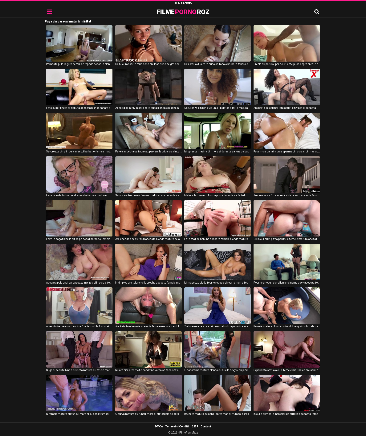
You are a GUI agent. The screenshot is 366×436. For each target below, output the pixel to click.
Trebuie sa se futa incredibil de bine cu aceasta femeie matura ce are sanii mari (287, 195)
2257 (195, 426)
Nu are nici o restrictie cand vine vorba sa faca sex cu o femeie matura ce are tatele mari (148, 370)
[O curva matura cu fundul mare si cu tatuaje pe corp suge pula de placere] (148, 393)
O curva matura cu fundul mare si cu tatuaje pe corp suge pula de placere (148, 413)
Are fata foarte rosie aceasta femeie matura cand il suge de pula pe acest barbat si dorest (148, 326)
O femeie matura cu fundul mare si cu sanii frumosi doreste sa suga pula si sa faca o (79, 413)
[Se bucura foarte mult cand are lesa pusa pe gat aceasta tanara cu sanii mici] (148, 43)
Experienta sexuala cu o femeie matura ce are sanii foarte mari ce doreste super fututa (287, 370)
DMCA (159, 426)
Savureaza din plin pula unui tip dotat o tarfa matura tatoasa (217, 107)
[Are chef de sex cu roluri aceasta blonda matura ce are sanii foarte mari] (148, 218)
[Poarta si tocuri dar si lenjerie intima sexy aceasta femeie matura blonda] (287, 262)
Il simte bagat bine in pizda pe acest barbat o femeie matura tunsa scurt (79, 238)
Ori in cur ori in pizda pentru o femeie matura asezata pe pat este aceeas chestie (287, 238)
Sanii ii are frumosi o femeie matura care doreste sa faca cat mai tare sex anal (148, 195)
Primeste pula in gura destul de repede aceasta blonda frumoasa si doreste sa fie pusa (79, 64)
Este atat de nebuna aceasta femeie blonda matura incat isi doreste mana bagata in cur (217, 238)
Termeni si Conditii (177, 426)
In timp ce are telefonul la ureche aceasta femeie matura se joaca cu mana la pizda (148, 282)
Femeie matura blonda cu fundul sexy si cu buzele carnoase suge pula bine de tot (287, 326)
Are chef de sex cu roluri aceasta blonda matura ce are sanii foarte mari (148, 238)
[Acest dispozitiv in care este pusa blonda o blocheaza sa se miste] (148, 87)
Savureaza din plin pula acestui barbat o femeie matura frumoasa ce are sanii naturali (79, 151)
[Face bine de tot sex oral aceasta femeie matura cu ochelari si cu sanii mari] (79, 174)
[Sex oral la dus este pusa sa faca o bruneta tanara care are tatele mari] (217, 43)
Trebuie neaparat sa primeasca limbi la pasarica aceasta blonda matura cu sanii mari (217, 326)
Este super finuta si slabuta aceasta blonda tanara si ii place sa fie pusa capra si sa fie (79, 107)
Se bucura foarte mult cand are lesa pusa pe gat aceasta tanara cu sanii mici (148, 64)
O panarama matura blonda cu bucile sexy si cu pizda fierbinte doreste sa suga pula (217, 370)
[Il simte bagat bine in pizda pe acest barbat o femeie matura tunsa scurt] (79, 218)
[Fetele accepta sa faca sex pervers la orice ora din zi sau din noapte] (148, 131)
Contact (206, 426)
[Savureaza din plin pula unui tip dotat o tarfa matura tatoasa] (217, 87)
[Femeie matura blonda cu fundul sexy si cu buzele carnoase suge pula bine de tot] (287, 305)
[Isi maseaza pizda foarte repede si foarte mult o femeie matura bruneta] (217, 262)
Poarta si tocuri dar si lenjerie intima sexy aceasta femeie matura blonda (287, 282)
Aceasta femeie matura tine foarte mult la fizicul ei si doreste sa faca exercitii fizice (79, 326)
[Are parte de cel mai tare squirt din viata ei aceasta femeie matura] (287, 87)
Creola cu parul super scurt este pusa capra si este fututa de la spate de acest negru (287, 64)
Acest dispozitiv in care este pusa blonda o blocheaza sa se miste (148, 107)
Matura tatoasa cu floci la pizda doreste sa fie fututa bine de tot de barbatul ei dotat (217, 195)
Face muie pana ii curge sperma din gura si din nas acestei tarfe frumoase (287, 151)
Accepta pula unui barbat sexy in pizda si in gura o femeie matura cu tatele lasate (79, 282)
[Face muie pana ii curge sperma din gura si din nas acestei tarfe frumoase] (287, 131)
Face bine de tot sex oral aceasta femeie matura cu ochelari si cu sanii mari (79, 195)
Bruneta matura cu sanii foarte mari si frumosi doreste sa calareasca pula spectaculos (217, 413)
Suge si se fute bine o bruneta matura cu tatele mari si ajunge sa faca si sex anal (79, 370)
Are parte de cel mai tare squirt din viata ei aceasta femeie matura (287, 107)
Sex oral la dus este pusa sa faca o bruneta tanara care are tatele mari (217, 64)
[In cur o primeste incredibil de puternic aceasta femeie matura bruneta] (287, 393)
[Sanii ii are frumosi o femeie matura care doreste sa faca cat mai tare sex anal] (148, 174)
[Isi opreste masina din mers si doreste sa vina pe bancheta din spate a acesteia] (217, 131)
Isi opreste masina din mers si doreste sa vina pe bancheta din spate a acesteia (217, 151)
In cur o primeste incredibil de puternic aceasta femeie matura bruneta (287, 413)
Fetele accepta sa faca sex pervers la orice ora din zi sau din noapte (148, 151)
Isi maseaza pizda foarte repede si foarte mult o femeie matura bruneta (217, 282)
